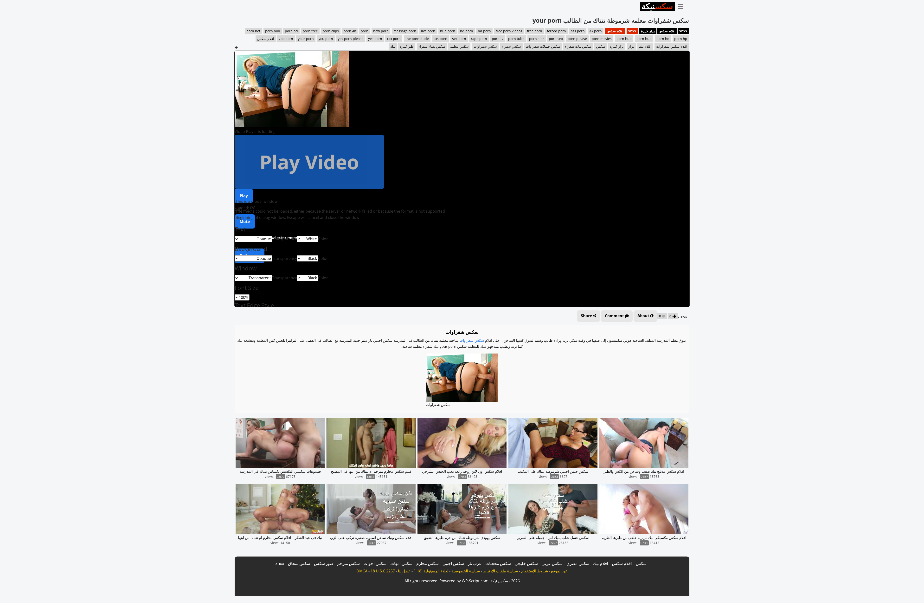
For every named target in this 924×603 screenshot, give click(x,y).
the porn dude (417, 38)
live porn (428, 31)
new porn (381, 31)
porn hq (662, 38)
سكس (600, 46)
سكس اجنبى (453, 563)
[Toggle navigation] (682, 6)
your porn (306, 38)
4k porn (596, 31)
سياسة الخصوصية (465, 571)
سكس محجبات (498, 563)
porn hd (291, 31)
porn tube (516, 38)
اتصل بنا (404, 571)
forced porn (556, 31)
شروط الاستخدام (534, 571)
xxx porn (394, 38)
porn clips (331, 31)
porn (364, 31)
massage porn (404, 31)
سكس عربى (552, 563)
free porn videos (509, 31)
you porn (326, 38)
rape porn (479, 38)
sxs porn (440, 38)
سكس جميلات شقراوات (543, 46)
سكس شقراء (511, 46)
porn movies (602, 38)
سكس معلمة (459, 46)
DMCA (361, 571)
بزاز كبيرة (648, 31)
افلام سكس (667, 31)
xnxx (683, 31)
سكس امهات (401, 563)
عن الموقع (559, 571)
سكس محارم (427, 563)
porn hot (253, 31)
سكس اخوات (375, 563)
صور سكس (323, 563)
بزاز (631, 46)
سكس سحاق (299, 563)
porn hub (644, 38)
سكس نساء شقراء (431, 46)
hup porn (447, 31)
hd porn (484, 31)
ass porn (578, 31)
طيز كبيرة (407, 46)
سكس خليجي (526, 563)
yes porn (375, 38)
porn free (310, 31)
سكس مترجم (348, 563)
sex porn (459, 38)
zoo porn (286, 38)
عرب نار (474, 563)
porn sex (556, 38)
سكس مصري (577, 563)
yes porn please (350, 38)
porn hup (624, 38)
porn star (536, 38)
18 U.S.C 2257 (383, 571)
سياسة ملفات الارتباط (500, 571)
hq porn (466, 31)
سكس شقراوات (485, 46)
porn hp (680, 38)
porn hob (272, 31)
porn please (577, 38)
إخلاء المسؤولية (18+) (431, 571)
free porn (534, 31)
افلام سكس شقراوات (671, 46)
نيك (392, 46)
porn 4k (350, 31)
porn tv (497, 38)
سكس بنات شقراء (578, 46)
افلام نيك (645, 46)
